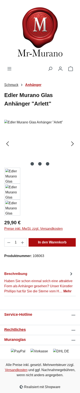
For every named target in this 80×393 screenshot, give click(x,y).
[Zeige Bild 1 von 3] (32, 164)
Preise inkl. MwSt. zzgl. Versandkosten (33, 228)
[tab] (39, 282)
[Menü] (9, 68)
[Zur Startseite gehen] (40, 33)
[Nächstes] (72, 144)
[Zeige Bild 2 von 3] (40, 164)
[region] (40, 168)
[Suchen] (50, 68)
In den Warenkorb (52, 242)
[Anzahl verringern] (8, 242)
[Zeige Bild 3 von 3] (47, 164)
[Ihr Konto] (60, 68)
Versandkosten (16, 370)
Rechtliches (15, 329)
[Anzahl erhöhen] (22, 242)
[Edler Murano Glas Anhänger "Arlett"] (40, 144)
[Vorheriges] (7, 144)
